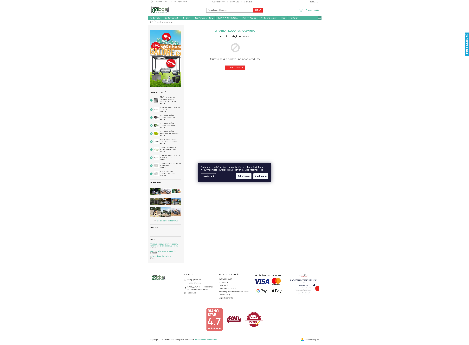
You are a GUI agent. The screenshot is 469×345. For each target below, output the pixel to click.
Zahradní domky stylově (160, 256)
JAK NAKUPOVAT (218, 2)
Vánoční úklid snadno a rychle (163, 251)
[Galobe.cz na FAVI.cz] (254, 319)
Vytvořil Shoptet (312, 339)
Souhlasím (261, 176)
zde (261, 169)
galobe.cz (191, 293)
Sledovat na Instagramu (167, 221)
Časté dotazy (224, 294)
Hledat (258, 10)
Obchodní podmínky (227, 288)
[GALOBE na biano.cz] (214, 319)
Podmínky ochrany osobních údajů (234, 291)
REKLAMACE (234, 2)
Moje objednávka (226, 298)
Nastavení (208, 176)
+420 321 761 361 (194, 283)
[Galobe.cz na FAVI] (233, 319)
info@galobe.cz (194, 279)
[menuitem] (155, 18)
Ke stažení (248, 2)
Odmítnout (244, 176)
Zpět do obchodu (235, 67)
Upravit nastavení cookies (206, 339)
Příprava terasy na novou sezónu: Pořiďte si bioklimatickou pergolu (164, 245)
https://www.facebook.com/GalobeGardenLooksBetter (200, 288)
